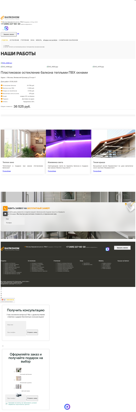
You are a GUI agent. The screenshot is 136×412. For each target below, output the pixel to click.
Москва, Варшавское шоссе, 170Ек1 (13, 22)
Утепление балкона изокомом (64, 264)
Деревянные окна (88, 264)
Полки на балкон (106, 268)
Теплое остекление (36, 265)
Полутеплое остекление (37, 264)
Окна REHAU (87, 263)
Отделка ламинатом (9, 269)
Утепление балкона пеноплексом (65, 267)
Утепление (25, 40)
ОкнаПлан (18, 283)
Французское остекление (38, 267)
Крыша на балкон (50, 40)
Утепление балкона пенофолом (65, 265)
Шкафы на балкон (106, 263)
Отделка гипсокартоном (10, 268)
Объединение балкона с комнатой (12, 272)
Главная (6, 45)
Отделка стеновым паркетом (11, 264)
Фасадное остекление (37, 268)
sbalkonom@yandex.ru (26, 24)
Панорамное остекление (38, 269)
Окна (32, 40)
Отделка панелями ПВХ (10, 265)
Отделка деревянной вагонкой (12, 267)
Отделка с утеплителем (10, 271)
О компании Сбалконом (68, 40)
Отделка (4, 40)
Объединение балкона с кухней (12, 273)
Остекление (14, 40)
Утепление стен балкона (63, 271)
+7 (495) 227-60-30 (11, 24)
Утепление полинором (62, 269)
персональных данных (22, 404)
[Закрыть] (135, 0)
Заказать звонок (9, 34)
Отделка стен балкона (9, 263)
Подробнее (7, 171)
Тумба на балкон (106, 264)
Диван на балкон (106, 267)
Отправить (9, 227)
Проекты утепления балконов (64, 263)
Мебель (39, 40)
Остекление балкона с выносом (39, 271)
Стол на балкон (106, 265)
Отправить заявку (32, 332)
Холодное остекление (37, 263)
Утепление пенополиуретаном (64, 268)
